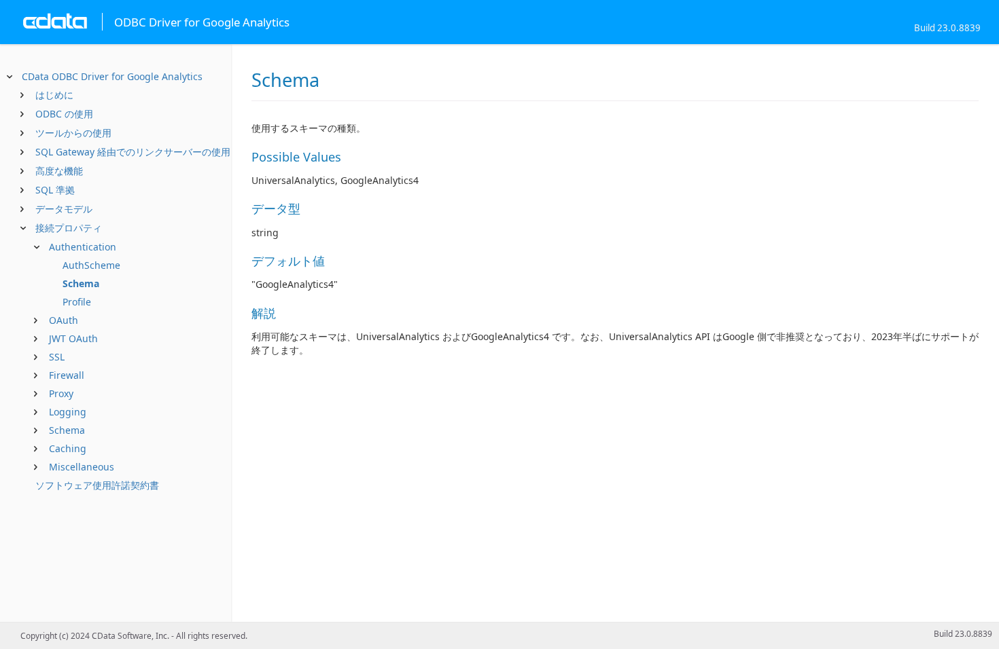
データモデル (63, 208)
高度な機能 (59, 170)
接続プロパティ (68, 227)
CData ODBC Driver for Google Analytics (112, 76)
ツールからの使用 (73, 132)
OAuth (63, 320)
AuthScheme (91, 265)
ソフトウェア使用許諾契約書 (97, 485)
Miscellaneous (81, 466)
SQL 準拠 (55, 189)
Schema (81, 283)
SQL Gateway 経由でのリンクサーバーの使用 (132, 151)
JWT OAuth (73, 338)
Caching (67, 448)
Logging (67, 411)
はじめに (54, 94)
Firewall (66, 375)
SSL (57, 356)
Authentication (82, 246)
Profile (77, 301)
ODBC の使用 (64, 113)
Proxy (61, 393)
